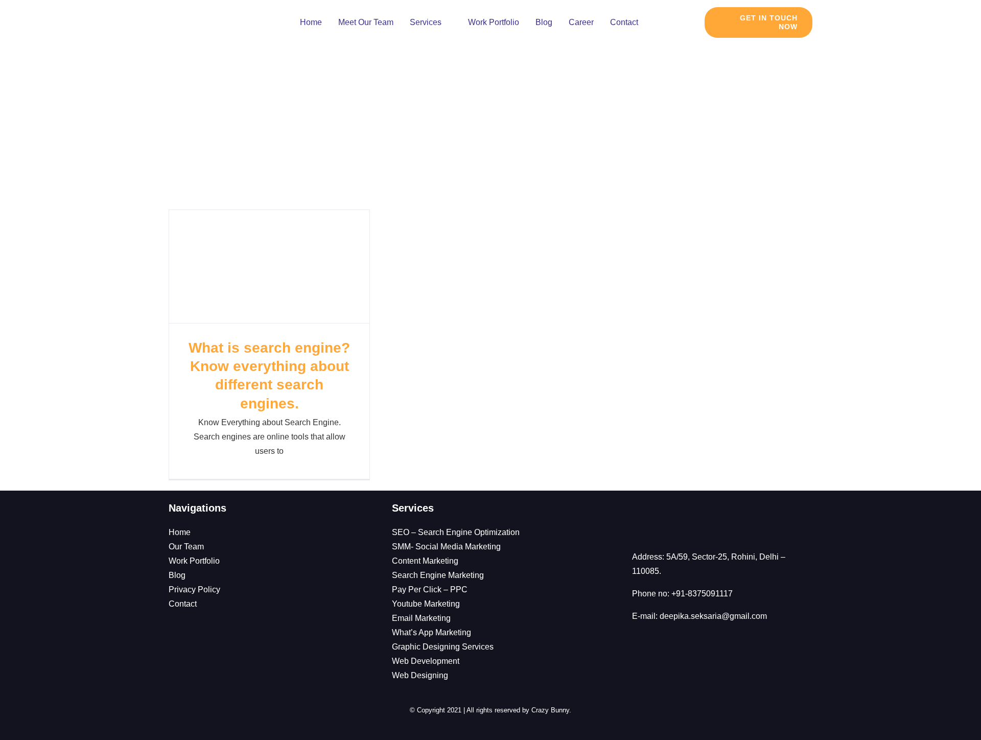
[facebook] (230, 616)
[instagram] (249, 616)
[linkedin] (286, 616)
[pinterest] (304, 616)
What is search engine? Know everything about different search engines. (269, 266)
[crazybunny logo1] (210, 10)
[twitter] (267, 616)
